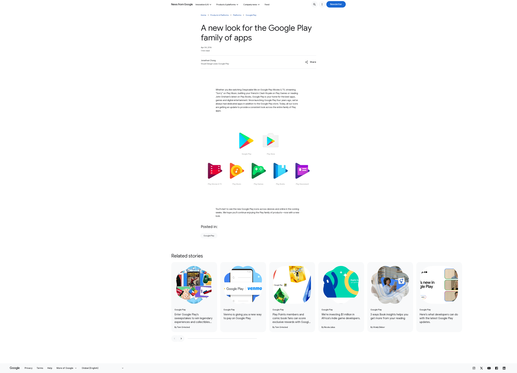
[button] (336, 4)
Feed (267, 4)
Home (203, 15)
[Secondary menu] (322, 4)
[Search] (314, 4)
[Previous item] (174, 338)
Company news (250, 4)
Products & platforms (226, 4)
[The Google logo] (15, 368)
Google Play (251, 15)
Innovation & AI (202, 4)
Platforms (237, 15)
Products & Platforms (219, 15)
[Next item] (181, 338)
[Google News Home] (182, 4)
